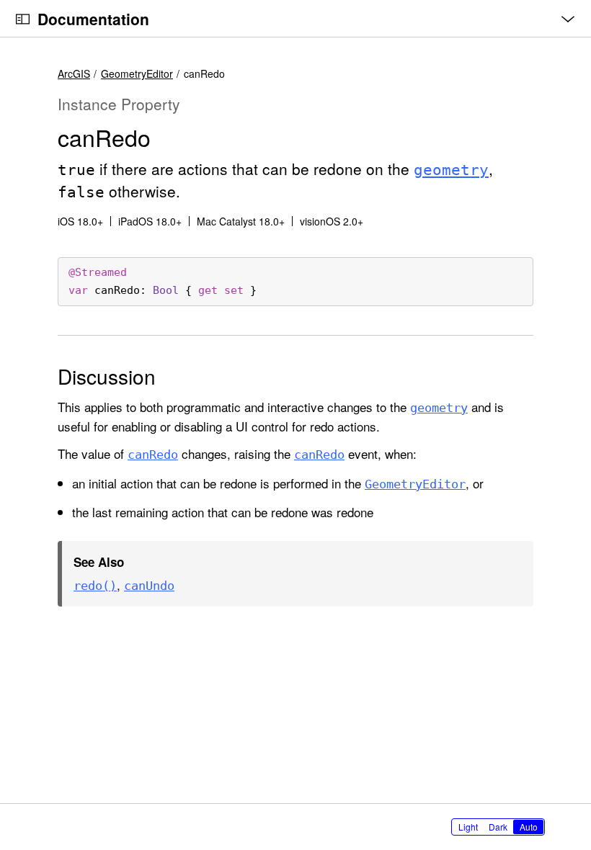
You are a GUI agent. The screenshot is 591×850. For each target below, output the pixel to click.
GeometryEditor (137, 73)
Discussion (107, 376)
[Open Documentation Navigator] (22, 19)
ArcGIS (74, 73)
